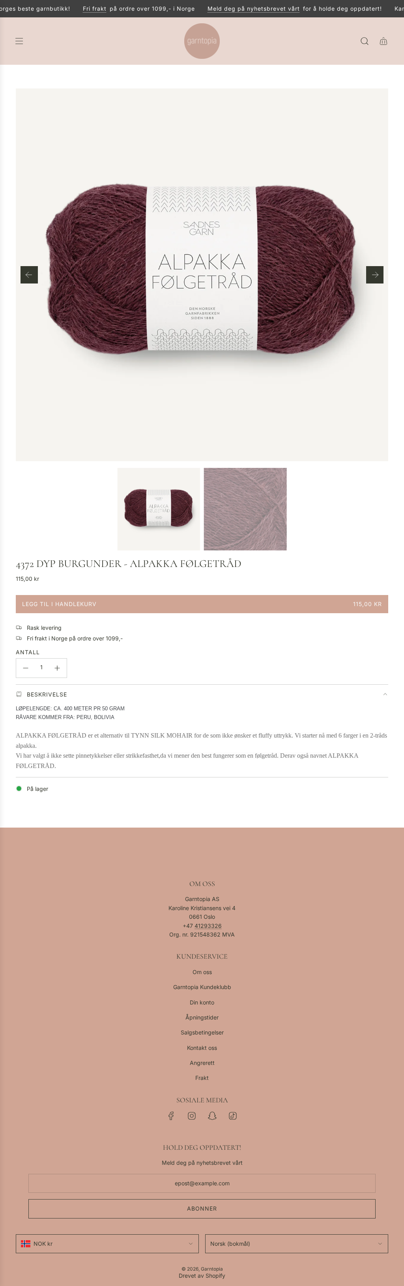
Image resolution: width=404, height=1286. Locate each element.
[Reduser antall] (25, 668)
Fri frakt (86, 8)
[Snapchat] (212, 1115)
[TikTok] (232, 1115)
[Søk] (364, 41)
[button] (29, 274)
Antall (28, 652)
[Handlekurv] (383, 41)
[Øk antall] (57, 668)
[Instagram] (191, 1115)
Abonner (202, 1208)
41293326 (208, 925)
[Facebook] (171, 1115)
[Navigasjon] (18, 41)
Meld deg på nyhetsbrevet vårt (245, 8)
